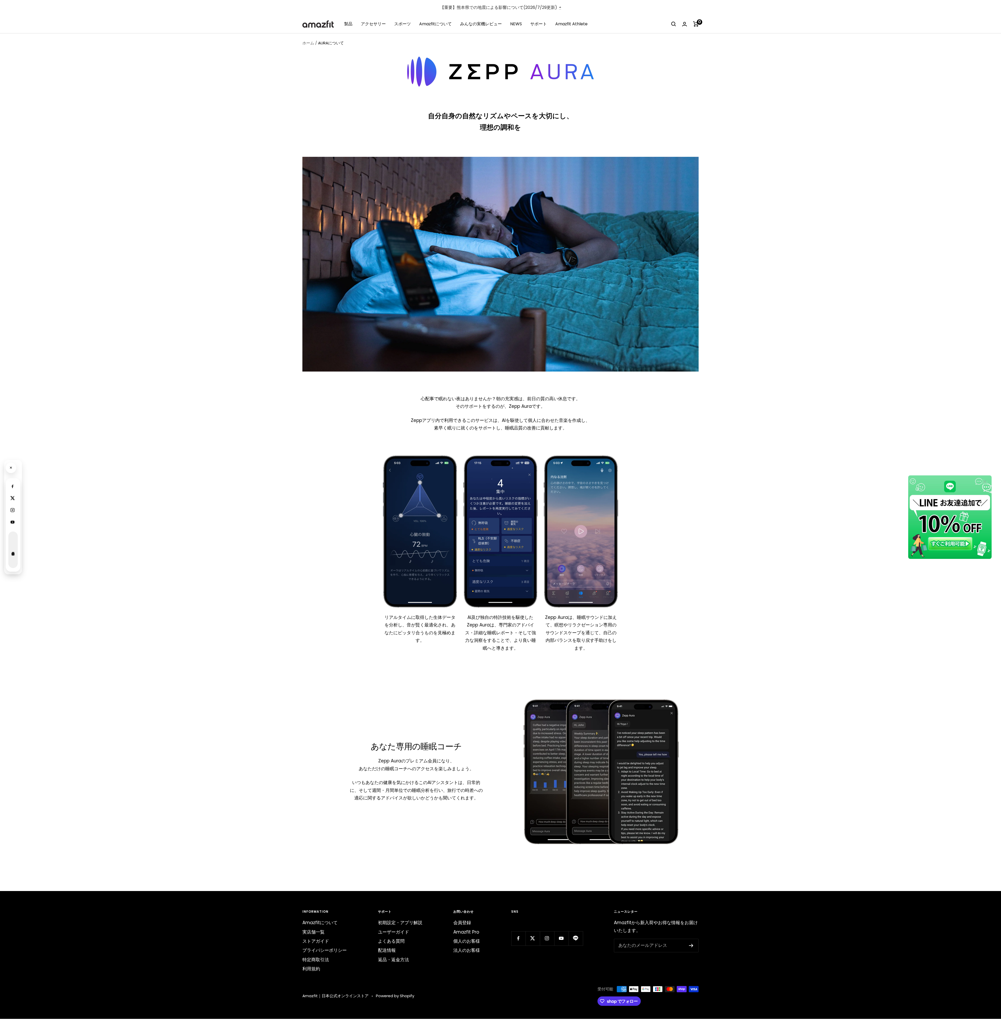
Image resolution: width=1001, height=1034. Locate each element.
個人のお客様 (466, 941)
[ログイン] (684, 24)
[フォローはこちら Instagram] (547, 938)
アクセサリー (373, 24)
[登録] (691, 945)
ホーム (308, 43)
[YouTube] (12, 522)
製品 (348, 24)
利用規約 (311, 969)
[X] (12, 498)
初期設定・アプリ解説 (400, 922)
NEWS (516, 24)
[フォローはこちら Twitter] (533, 938)
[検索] (673, 24)
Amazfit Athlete (571, 24)
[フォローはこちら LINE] (576, 938)
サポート (538, 24)
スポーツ (402, 24)
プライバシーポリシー (324, 950)
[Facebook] (12, 486)
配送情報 (387, 950)
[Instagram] (12, 510)
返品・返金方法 (393, 960)
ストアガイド (315, 941)
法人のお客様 (466, 950)
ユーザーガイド (393, 932)
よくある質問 (391, 941)
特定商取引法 (315, 960)
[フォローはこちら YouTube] (561, 938)
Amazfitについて (435, 24)
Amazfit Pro (466, 932)
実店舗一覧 (313, 932)
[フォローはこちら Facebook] (518, 938)
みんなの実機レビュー (481, 24)
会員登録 (462, 922)
